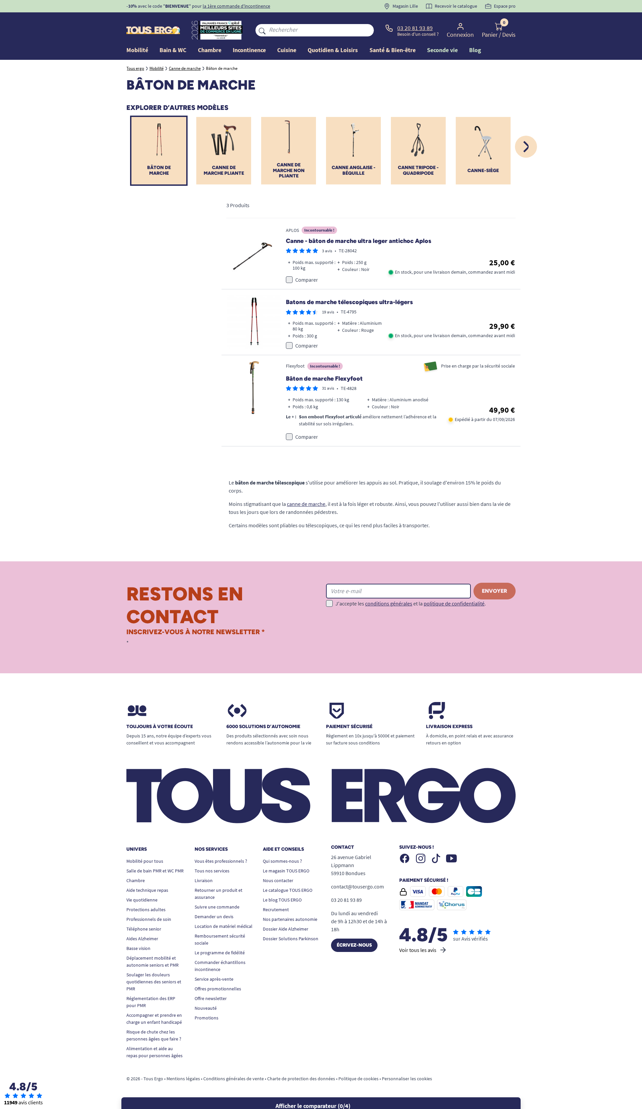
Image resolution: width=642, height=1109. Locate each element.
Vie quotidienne (141, 900)
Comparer (306, 279)
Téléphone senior (143, 929)
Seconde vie (442, 50)
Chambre (135, 880)
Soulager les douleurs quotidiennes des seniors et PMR (153, 982)
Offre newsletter (211, 998)
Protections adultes (146, 910)
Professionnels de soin (148, 919)
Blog (475, 50)
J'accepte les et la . (410, 603)
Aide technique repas (147, 890)
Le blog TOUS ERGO (282, 900)
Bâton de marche (159, 170)
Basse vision (138, 948)
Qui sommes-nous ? (282, 861)
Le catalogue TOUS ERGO (287, 890)
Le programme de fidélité (220, 953)
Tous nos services (212, 871)
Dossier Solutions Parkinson (290, 939)
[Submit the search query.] (262, 30)
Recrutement (276, 910)
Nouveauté (206, 1008)
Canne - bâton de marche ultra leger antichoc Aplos (358, 241)
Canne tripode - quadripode (418, 170)
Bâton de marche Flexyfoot (324, 378)
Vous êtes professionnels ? (221, 861)
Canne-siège (483, 170)
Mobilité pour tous (144, 861)
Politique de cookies (358, 1079)
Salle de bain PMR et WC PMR (155, 871)
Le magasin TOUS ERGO (286, 871)
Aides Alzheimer (142, 939)
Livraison (204, 880)
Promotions (206, 1018)
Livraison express (449, 726)
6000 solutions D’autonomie (263, 726)
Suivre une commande (217, 907)
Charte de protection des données (301, 1079)
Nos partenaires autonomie (290, 919)
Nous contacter (278, 880)
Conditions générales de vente (233, 1079)
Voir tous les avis (417, 950)
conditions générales (388, 603)
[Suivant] (526, 147)
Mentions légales (183, 1079)
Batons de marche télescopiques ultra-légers (349, 302)
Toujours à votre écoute (159, 726)
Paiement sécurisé (349, 726)
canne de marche (306, 504)
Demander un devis (214, 917)
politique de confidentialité (454, 603)
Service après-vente (214, 979)
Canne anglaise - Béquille (354, 170)
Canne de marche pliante (224, 170)
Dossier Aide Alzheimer (285, 929)
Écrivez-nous (354, 945)
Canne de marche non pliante (289, 170)
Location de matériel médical (223, 926)
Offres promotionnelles (218, 989)
